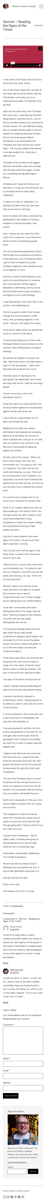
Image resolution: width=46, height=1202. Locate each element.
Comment (8, 1024)
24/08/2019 (14, 929)
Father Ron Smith (16, 970)
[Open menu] (41, 6)
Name (6, 1058)
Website (7, 1083)
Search (10, 1167)
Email (6, 1070)
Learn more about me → (17, 1162)
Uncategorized (17, 906)
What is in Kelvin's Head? (24, 6)
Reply (5, 963)
